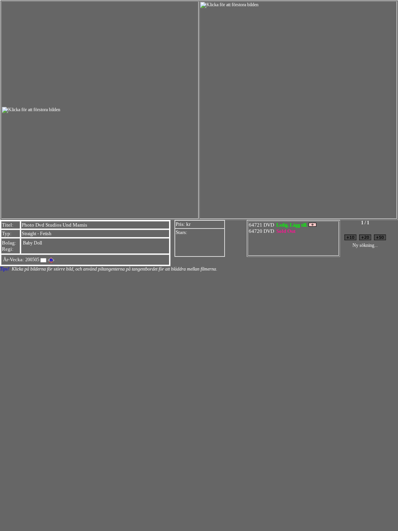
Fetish (45, 233)
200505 (32, 259)
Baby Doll (32, 243)
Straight (29, 233)
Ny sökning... (365, 245)
